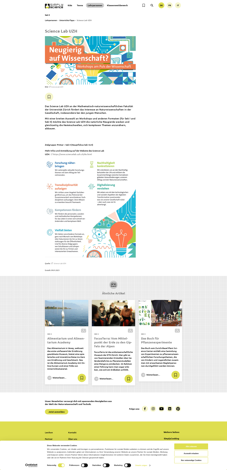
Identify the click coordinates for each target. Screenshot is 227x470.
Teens (80, 5)
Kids (70, 5)
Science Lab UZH (84, 20)
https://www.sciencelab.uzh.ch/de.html (72, 154)
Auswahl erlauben (191, 453)
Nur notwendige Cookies (191, 460)
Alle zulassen (191, 446)
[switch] (84, 465)
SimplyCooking (171, 438)
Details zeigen (141, 465)
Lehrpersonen (95, 5)
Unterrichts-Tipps (66, 20)
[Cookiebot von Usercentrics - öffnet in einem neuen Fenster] (31, 465)
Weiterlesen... (59, 377)
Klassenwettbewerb (117, 5)
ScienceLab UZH (57, 87)
